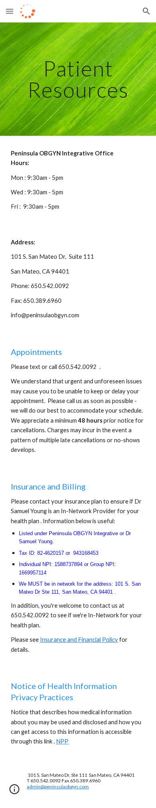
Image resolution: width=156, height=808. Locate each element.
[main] (78, 79)
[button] (9, 11)
